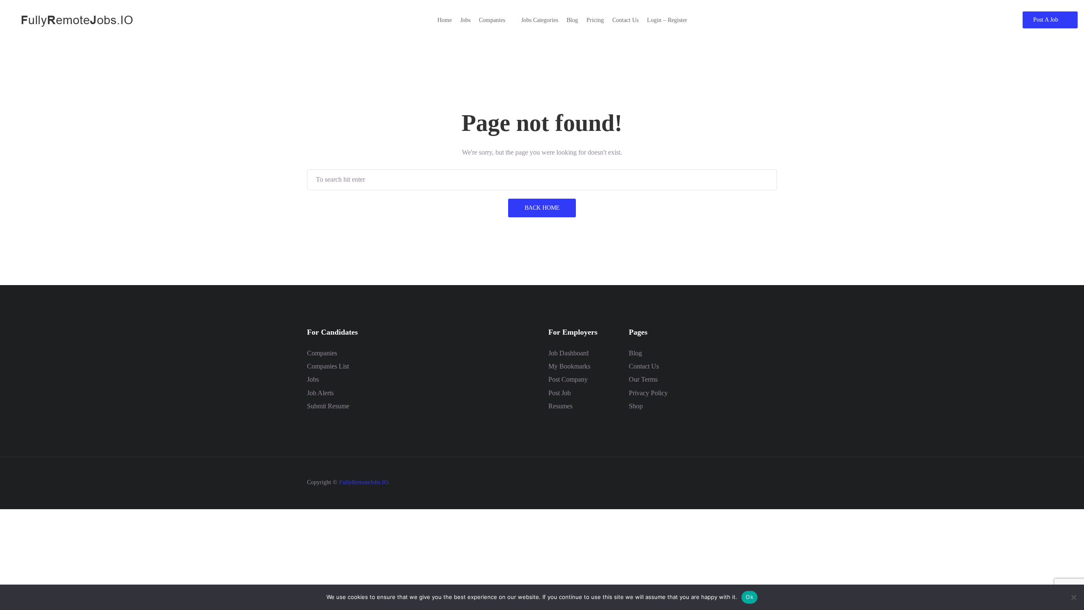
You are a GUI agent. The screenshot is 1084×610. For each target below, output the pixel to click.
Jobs (313, 379)
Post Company (568, 379)
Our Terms (643, 379)
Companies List (328, 366)
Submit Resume (328, 406)
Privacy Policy (648, 392)
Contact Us (644, 366)
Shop (636, 406)
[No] (1073, 597)
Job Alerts (320, 392)
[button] (496, 20)
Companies (322, 353)
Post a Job (1045, 20)
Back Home (542, 208)
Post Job (559, 392)
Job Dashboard (568, 353)
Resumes (560, 406)
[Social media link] (769, 481)
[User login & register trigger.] (1010, 20)
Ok (749, 596)
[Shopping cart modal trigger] (994, 20)
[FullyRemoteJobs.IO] (69, 19)
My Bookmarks (569, 366)
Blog (635, 353)
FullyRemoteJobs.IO (363, 482)
